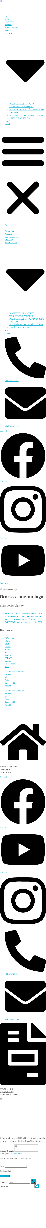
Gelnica (7, 647)
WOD (7, 667)
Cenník (7, 124)
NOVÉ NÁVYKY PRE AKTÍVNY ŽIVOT (26, 115)
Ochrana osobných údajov (14, 671)
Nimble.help (18, 1154)
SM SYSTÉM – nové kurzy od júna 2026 (20, 619)
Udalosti (8, 661)
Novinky (8, 121)
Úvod (7, 1191)
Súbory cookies (10, 683)
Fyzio (7, 644)
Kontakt (8, 686)
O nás (7, 19)
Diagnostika (9, 22)
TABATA (8, 658)
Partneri (7, 680)
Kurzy (7, 652)
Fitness (7, 641)
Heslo (2, 1166)
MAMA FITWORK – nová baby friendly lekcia (23, 616)
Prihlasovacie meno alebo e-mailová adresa (16, 1159)
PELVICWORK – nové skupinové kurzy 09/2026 (23, 614)
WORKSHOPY (11, 1206)
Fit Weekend (9, 638)
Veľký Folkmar (10, 664)
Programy (8, 25)
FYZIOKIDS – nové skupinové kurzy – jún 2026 (23, 622)
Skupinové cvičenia (12, 28)
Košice (7, 649)
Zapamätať (6, 1171)
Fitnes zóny (9, 30)
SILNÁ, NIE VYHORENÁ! (20, 118)
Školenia (8, 655)
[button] (23, 174)
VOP (7, 677)
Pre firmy (8, 674)
